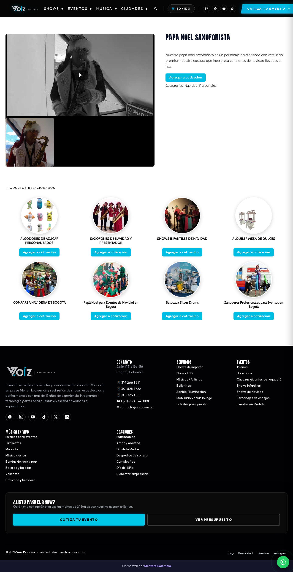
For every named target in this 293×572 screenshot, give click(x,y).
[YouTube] (224, 8)
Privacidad (245, 553)
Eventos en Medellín (251, 404)
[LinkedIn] (67, 417)
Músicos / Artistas (189, 379)
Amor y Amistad (128, 443)
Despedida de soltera (132, 455)
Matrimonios (126, 437)
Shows (54, 8)
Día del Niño (125, 468)
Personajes (208, 86)
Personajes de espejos (253, 398)
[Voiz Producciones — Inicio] (24, 8)
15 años (242, 367)
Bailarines (183, 385)
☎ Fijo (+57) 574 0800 (133, 401)
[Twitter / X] (55, 417)
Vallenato (12, 474)
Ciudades (134, 8)
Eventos (80, 8)
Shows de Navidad (250, 392)
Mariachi (11, 449)
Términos (263, 553)
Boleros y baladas (18, 468)
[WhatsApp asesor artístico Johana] (283, 562)
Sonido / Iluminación (191, 392)
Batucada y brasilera (20, 480)
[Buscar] (155, 8)
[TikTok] (232, 8)
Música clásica (15, 455)
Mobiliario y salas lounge (194, 398)
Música (106, 8)
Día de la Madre (128, 449)
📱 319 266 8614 (129, 382)
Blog (231, 553)
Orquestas (13, 443)
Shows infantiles (249, 385)
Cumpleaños (126, 462)
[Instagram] (206, 8)
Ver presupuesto (213, 520)
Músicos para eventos (21, 437)
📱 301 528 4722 (129, 389)
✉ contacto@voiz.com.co (135, 407)
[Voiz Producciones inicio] (56, 372)
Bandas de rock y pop (21, 462)
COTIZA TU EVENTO (79, 520)
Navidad (191, 86)
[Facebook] (215, 8)
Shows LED (184, 373)
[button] (80, 75)
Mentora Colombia (157, 566)
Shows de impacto (189, 367)
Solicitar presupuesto (191, 404)
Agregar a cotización (185, 77)
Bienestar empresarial (133, 474)
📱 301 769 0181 (129, 395)
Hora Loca (244, 373)
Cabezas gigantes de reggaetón (260, 379)
